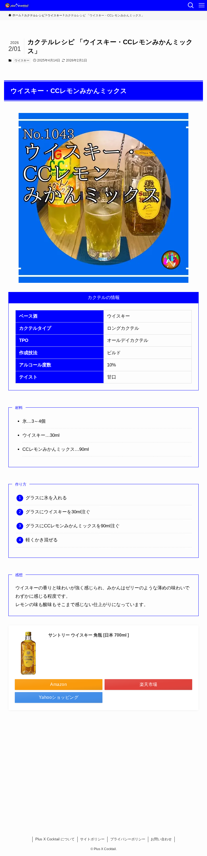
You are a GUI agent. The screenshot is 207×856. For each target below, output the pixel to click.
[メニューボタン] (201, 5)
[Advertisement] (103, 766)
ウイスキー (22, 60)
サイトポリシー (92, 839)
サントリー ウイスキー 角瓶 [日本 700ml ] (88, 635)
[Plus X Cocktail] (17, 5)
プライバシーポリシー (127, 839)
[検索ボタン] (190, 5)
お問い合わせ (161, 839)
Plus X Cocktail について (55, 839)
